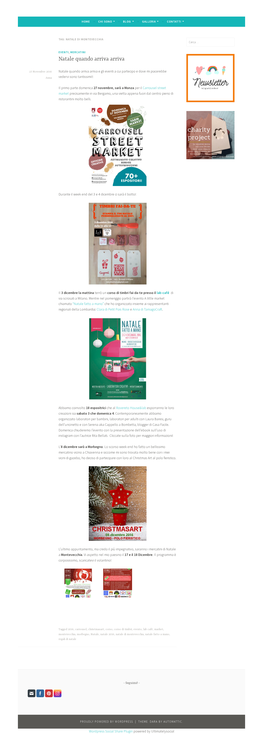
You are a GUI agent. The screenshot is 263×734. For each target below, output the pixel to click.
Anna (49, 77)
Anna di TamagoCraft (147, 309)
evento (137, 629)
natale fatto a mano (157, 634)
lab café (148, 629)
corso (109, 629)
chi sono (105, 21)
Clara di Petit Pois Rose (113, 309)
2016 (71, 629)
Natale (95, 634)
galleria (149, 21)
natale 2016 (107, 634)
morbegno (83, 634)
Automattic (172, 721)
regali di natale (67, 639)
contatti (174, 21)
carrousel (81, 629)
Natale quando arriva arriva (92, 59)
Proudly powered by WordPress (106, 721)
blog (127, 21)
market (158, 629)
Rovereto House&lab (131, 408)
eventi (64, 52)
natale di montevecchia (130, 634)
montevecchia (67, 634)
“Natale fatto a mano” (88, 303)
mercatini (78, 52)
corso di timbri (123, 629)
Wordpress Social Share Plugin (111, 731)
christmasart (96, 629)
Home (86, 21)
